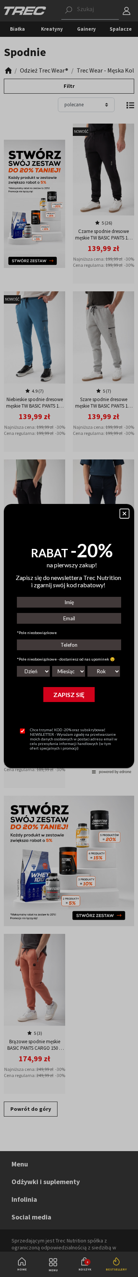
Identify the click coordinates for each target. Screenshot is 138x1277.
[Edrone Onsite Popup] (69, 638)
